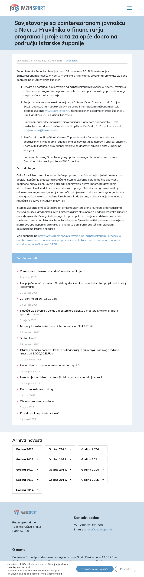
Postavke (125, 569)
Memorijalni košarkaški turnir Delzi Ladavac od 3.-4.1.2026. (57, 326)
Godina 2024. (90, 449)
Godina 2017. (25, 479)
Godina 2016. (58, 479)
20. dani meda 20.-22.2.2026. (38, 298)
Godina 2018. (90, 469)
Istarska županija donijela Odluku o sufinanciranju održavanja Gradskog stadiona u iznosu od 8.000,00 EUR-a (70, 351)
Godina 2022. (58, 459)
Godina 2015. (90, 479)
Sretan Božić (28, 338)
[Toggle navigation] (129, 8)
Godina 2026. (25, 449)
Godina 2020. (25, 469)
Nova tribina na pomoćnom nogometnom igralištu (50, 365)
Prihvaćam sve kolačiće (94, 569)
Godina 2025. (58, 449)
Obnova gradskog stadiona (37, 401)
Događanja (72, 60)
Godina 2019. (58, 469)
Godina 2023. (25, 459)
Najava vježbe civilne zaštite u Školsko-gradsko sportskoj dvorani (61, 377)
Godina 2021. (90, 459)
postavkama (55, 573)
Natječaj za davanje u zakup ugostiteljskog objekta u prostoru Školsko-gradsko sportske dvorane (69, 312)
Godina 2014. (25, 490)
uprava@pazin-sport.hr (98, 529)
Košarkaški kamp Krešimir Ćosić (39, 413)
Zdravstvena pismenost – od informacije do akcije (51, 271)
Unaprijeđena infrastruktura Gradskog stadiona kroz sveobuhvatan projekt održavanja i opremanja (73, 284)
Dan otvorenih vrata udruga (37, 389)
